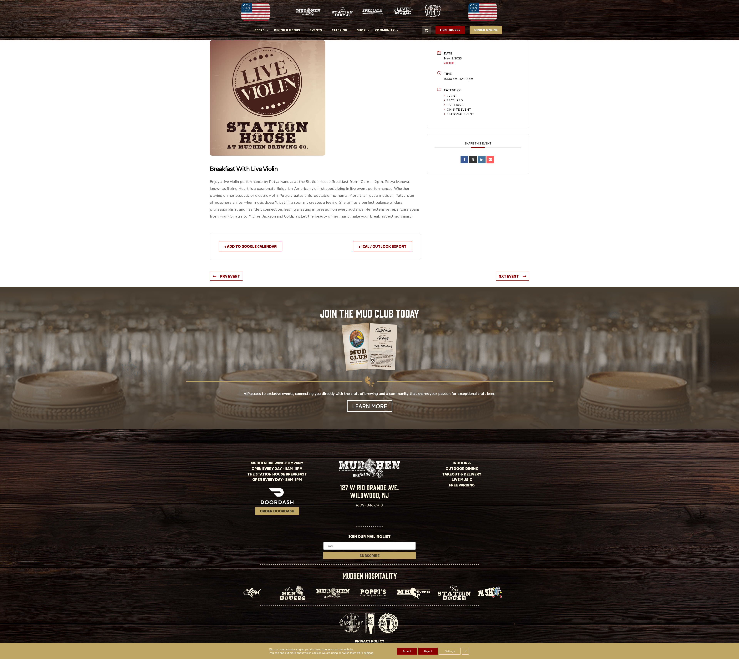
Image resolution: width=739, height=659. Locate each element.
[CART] (426, 30)
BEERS (259, 30)
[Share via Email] (490, 159)
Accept (407, 651)
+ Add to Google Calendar (250, 246)
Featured (455, 100)
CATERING (339, 30)
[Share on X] (473, 159)
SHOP (361, 30)
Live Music (455, 105)
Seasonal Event (460, 114)
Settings (450, 651)
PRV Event (230, 276)
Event (452, 95)
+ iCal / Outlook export (382, 246)
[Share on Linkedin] (482, 159)
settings (368, 652)
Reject (428, 651)
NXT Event (509, 276)
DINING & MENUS (287, 30)
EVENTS (316, 30)
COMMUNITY (385, 30)
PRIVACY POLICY (369, 641)
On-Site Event (459, 109)
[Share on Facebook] (464, 159)
